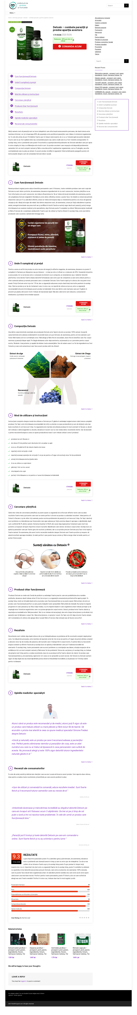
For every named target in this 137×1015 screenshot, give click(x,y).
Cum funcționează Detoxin (25, 76)
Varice (97, 54)
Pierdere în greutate (101, 40)
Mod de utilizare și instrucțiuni (27, 94)
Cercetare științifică (23, 100)
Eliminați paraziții (17, 17)
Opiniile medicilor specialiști (26, 118)
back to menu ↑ (87, 257)
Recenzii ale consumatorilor (26, 124)
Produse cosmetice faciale (104, 42)
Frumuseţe (98, 30)
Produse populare (101, 44)
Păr (96, 35)
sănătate (98, 52)
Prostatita (98, 47)
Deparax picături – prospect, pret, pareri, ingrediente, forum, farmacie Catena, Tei (38, 951)
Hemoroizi (98, 32)
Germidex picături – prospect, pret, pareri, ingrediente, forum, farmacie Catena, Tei (59, 951)
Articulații (98, 20)
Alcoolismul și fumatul (102, 18)
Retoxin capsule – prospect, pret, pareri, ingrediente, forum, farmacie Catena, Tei (81, 951)
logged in (24, 981)
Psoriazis (98, 49)
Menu (12, 13)
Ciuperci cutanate (101, 23)
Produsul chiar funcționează (26, 106)
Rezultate (19, 112)
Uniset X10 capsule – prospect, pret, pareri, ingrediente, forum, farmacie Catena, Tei (109, 88)
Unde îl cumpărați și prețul (25, 82)
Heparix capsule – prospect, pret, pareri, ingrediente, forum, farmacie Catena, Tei (108, 79)
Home (10, 17)
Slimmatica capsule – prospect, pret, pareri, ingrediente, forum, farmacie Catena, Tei (109, 74)
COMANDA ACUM (71, 46)
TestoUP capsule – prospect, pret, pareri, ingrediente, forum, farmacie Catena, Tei (108, 83)
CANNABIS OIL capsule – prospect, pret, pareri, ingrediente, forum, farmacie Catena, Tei (110, 93)
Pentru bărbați (99, 37)
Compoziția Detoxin (23, 88)
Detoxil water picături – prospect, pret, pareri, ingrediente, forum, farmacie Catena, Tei (17, 951)
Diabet (97, 25)
